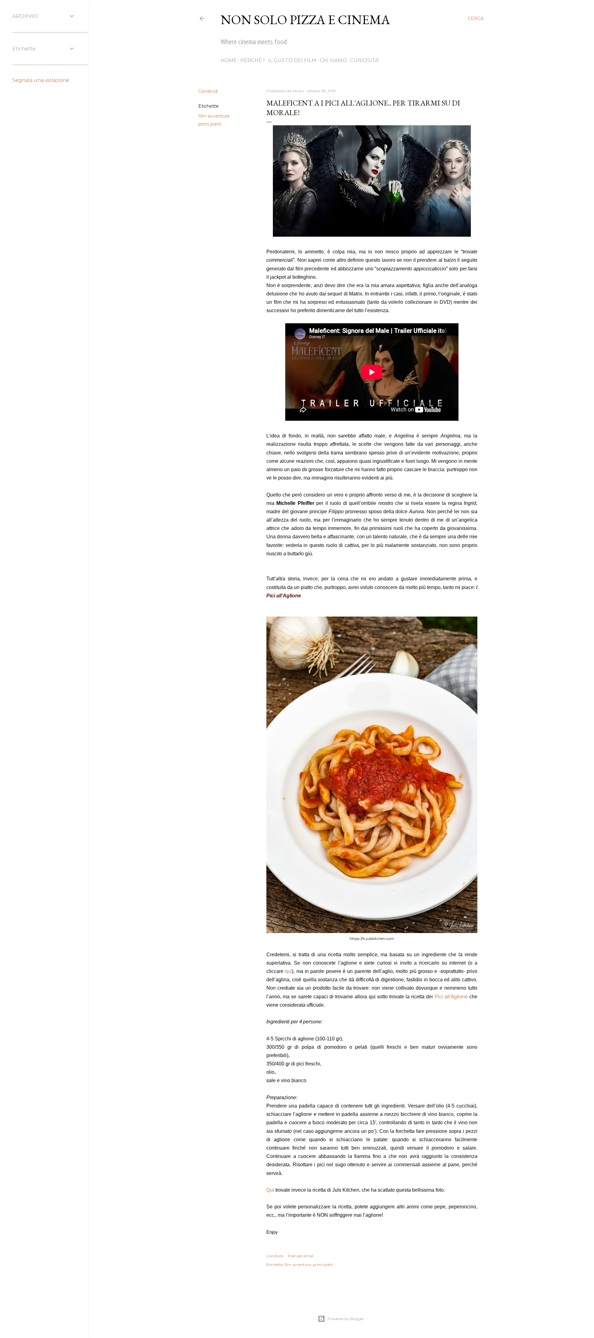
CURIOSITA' (364, 60)
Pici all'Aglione (451, 996)
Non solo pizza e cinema (305, 19)
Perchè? (252, 60)
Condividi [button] (208, 91)
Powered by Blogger (346, 1318)
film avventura (213, 116)
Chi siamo (333, 60)
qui (288, 971)
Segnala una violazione (40, 80)
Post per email (300, 1256)
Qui (270, 1190)
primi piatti (209, 124)
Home (229, 60)
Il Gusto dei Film (292, 60)
